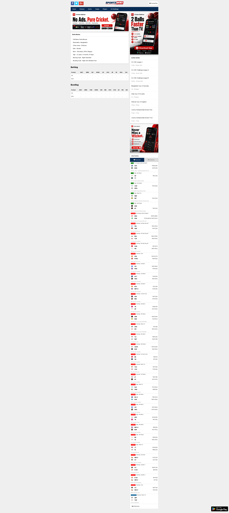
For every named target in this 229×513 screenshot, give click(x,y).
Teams (97, 9)
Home (74, 9)
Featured (138, 160)
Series (90, 9)
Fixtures (82, 9)
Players (105, 9)
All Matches (136, 506)
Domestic (152, 160)
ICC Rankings (115, 9)
